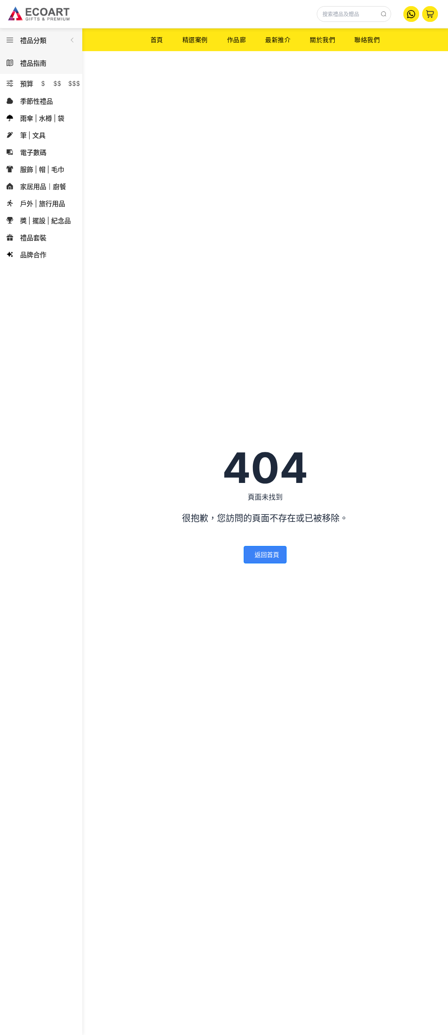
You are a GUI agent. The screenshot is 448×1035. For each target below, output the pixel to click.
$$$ (74, 83)
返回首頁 (267, 554)
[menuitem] (156, 40)
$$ (57, 83)
